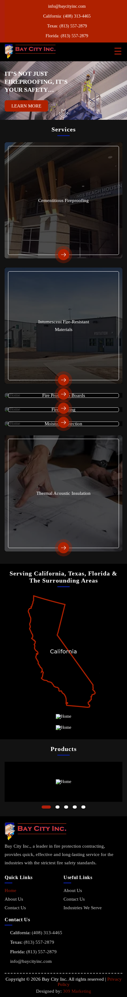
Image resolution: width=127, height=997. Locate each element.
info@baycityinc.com (67, 6)
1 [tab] (46, 807)
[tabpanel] (63, 781)
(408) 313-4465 (77, 16)
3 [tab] (66, 807)
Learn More (26, 105)
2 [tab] (57, 807)
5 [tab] (83, 807)
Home (10, 890)
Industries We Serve (82, 907)
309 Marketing (77, 991)
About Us (14, 899)
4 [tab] (75, 807)
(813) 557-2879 (73, 26)
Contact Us (15, 907)
